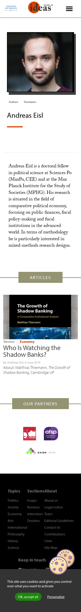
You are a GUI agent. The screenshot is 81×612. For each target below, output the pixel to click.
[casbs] (29, 433)
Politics (13, 500)
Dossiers (33, 520)
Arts (11, 520)
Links (48, 541)
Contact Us (52, 527)
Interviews (35, 514)
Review (9, 341)
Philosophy (16, 534)
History (13, 541)
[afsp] (51, 433)
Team (48, 514)
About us (51, 500)
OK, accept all (28, 596)
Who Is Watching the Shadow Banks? (32, 351)
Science (13, 547)
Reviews (33, 507)
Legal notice (53, 507)
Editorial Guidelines (59, 520)
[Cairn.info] (40, 451)
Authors (13, 102)
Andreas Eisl (15, 362)
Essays (32, 500)
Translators (30, 102)
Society (13, 507)
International (17, 527)
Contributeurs (54, 534)
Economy (27, 341)
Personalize (56, 596)
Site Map (50, 547)
